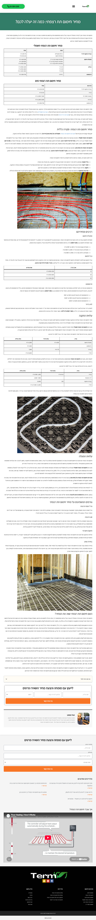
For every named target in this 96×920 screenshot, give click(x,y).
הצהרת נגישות (48, 918)
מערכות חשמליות (43, 112)
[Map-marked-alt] (44, 881)
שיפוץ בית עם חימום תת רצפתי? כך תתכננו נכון (33, 792)
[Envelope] (48, 881)
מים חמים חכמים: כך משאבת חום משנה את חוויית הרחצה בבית (28, 783)
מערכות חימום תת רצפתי (68, 134)
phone (90, 752)
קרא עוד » (89, 788)
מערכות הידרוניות (64, 115)
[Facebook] (52, 881)
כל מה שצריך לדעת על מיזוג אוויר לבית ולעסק (79, 792)
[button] (73, 6)
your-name (88, 744)
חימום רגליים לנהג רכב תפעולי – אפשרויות (80, 799)
